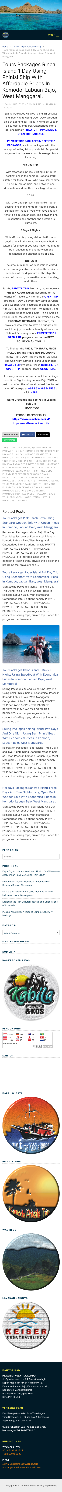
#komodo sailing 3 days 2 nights (23, 490)
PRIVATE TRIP (20, 288)
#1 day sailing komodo (30, 457)
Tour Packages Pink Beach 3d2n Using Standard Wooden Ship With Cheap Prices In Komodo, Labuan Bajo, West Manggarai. (30, 522)
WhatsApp (10, 440)
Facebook (28, 434)
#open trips (32, 497)
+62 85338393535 (12, 1450)
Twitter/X (43, 434)
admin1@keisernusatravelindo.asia (20, 1463)
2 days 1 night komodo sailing (26, 46)
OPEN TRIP (51, 296)
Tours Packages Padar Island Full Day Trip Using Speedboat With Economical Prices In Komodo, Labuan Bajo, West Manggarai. (30, 577)
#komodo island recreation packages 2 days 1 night (27, 474)
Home (5, 46)
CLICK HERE (48, 364)
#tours (22, 500)
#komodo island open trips (20, 471)
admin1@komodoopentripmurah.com (21, 1467)
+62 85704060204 (12, 1453)
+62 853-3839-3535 (41, 388)
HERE (34, 392)
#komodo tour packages (18, 494)
